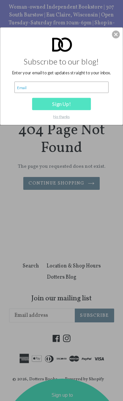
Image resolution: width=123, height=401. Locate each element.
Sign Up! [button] (61, 104)
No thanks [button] (61, 116)
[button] (116, 34)
